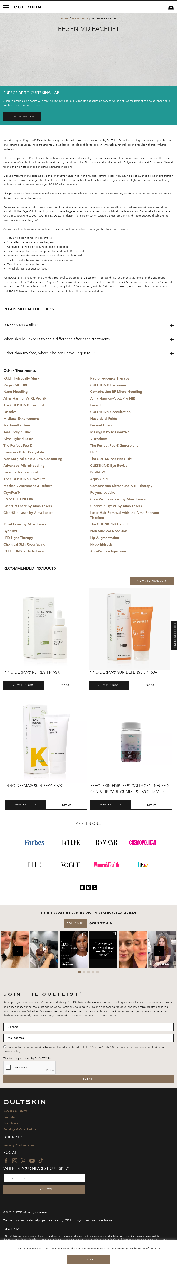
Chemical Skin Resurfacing (24, 544)
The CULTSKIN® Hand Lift (111, 524)
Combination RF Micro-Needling (116, 392)
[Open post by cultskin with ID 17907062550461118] (74, 949)
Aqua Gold (99, 479)
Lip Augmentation (104, 538)
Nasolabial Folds (103, 418)
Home (64, 18)
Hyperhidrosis (101, 544)
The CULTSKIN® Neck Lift (111, 459)
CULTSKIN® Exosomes (108, 385)
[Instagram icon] (14, 1160)
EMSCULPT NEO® (18, 499)
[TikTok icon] (40, 1160)
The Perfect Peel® (17, 445)
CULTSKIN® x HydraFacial (24, 551)
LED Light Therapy (18, 538)
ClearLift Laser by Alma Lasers (27, 506)
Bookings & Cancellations (19, 1129)
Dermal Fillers (101, 425)
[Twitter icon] (23, 1160)
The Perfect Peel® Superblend (114, 445)
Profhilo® (97, 472)
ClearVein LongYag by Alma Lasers (118, 499)
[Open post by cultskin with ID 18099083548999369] (133, 949)
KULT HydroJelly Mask (21, 378)
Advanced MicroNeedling (24, 465)
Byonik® (10, 531)
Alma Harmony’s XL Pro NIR (112, 398)
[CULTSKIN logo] (26, 7)
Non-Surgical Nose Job (108, 531)
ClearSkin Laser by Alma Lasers (28, 513)
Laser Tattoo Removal (20, 472)
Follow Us (75, 923)
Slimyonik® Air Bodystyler (24, 452)
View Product (24, 685)
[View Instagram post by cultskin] (25, 964)
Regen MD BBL (15, 385)
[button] (18, 951)
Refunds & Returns (15, 1110)
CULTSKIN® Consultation (110, 412)
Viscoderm (98, 439)
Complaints (10, 1123)
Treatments (80, 18)
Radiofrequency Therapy (109, 378)
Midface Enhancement (21, 418)
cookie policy (125, 1248)
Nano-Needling (15, 392)
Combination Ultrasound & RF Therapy (121, 486)
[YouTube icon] (32, 1160)
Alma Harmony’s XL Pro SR (24, 398)
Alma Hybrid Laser (18, 439)
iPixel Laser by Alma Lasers (25, 524)
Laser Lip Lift (100, 405)
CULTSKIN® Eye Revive (108, 465)
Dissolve (10, 412)
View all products (152, 581)
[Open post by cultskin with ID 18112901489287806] (103, 949)
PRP (93, 452)
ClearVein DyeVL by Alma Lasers (116, 506)
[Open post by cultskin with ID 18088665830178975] (44, 949)
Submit (88, 1079)
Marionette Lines (16, 425)
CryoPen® (11, 492)
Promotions (10, 1117)
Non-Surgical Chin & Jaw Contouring (32, 459)
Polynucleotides (102, 492)
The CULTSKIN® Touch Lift (24, 405)
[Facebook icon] (6, 1160)
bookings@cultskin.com (18, 1145)
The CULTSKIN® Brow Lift (24, 479)
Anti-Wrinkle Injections (108, 551)
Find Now (44, 1189)
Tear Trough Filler (17, 432)
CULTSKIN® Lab (22, 116)
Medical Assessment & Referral (28, 486)
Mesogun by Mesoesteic (109, 432)
